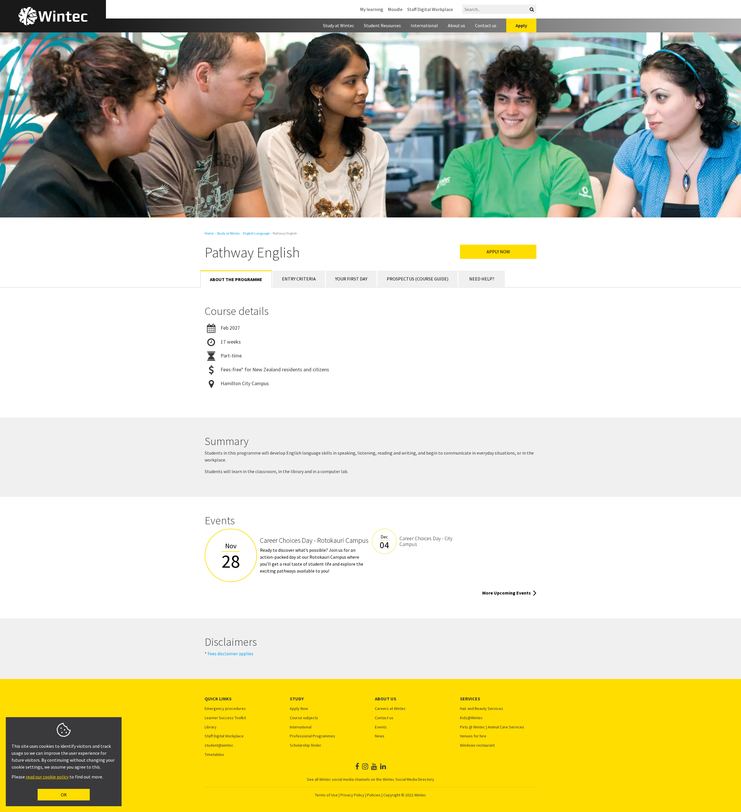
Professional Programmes (312, 736)
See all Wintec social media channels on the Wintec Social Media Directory (370, 779)
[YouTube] (374, 766)
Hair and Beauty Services (481, 708)
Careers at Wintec (390, 708)
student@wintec (219, 745)
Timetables (214, 754)
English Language (256, 233)
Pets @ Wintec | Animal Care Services (492, 727)
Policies (374, 795)
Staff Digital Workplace (430, 9)
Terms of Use (326, 795)
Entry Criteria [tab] (299, 279)
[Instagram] (365, 766)
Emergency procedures (225, 708)
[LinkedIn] (383, 766)
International (424, 25)
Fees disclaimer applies (230, 653)
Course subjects (304, 717)
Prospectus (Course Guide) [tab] (417, 279)
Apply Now (498, 251)
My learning (371, 9)
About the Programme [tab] (236, 279)
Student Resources (382, 25)
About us (456, 25)
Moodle (395, 9)
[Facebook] (357, 766)
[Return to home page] (53, 16)
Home (209, 233)
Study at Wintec (338, 25)
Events (381, 727)
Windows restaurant (477, 745)
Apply (521, 25)
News (379, 736)
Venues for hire (473, 736)
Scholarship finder (305, 745)
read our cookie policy (47, 777)
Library (211, 727)
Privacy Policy (352, 795)
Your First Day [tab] (351, 279)
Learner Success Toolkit (225, 717)
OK (64, 795)
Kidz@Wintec (471, 717)
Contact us (485, 25)
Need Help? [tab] (481, 279)
